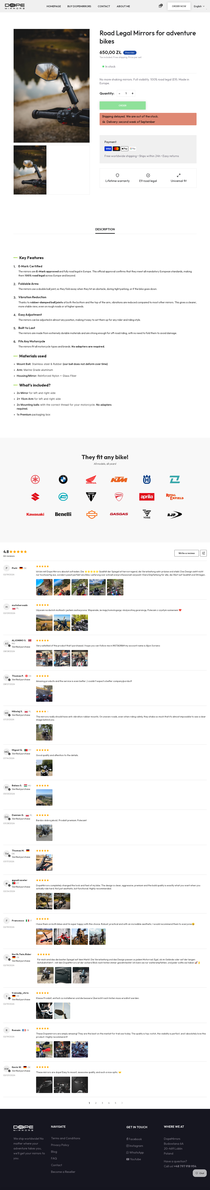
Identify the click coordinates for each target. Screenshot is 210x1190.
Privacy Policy (60, 1145)
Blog (54, 1152)
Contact (56, 1165)
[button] (161, 6)
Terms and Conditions (65, 1138)
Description (105, 229)
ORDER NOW (179, 6)
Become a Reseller (63, 1172)
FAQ (54, 1158)
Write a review (186, 553)
